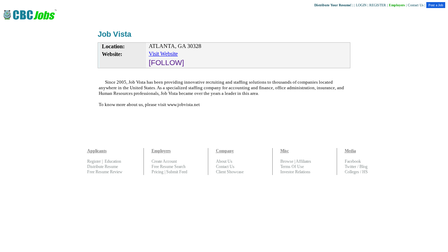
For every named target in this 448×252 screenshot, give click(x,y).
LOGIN (361, 5)
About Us (224, 161)
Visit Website (163, 54)
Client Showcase (230, 171)
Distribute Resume (102, 166)
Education (113, 161)
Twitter (350, 166)
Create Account (164, 161)
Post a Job (435, 5)
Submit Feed (176, 171)
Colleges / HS (356, 171)
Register (94, 161)
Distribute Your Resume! (332, 5)
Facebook (353, 161)
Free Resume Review (104, 171)
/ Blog (362, 166)
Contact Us (416, 5)
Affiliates (303, 161)
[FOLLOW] (166, 62)
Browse (286, 161)
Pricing (157, 171)
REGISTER (377, 5)
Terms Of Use (292, 166)
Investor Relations (295, 171)
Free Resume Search (169, 166)
